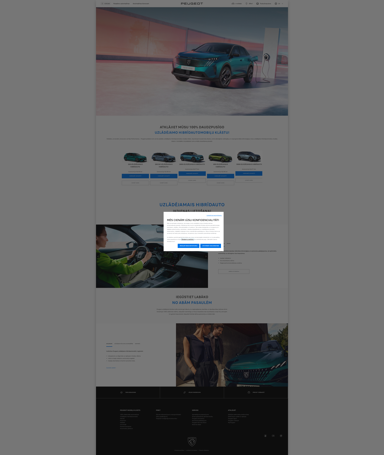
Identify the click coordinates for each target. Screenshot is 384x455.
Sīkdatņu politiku (188, 239)
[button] (214, 215)
